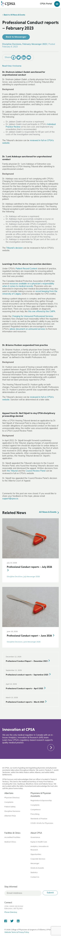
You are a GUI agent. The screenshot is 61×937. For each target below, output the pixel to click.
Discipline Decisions (12, 811)
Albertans (8, 793)
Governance (35, 837)
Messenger (34, 863)
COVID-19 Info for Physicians (41, 823)
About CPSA (36, 833)
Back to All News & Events (14, 15)
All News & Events (48, 512)
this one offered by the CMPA (41, 312)
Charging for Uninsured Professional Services (32, 316)
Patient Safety (9, 807)
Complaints (8, 802)
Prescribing (34, 814)
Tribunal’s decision (14, 248)
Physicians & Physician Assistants (40, 794)
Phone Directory (10, 912)
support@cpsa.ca (10, 499)
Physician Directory (11, 798)
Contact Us (34, 877)
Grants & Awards (37, 868)
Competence (35, 810)
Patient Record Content (26, 269)
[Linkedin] (23, 57)
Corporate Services (37, 859)
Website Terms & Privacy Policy (16, 932)
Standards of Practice (38, 819)
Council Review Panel (35, 471)
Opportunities (35, 854)
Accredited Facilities (12, 837)
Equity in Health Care (38, 842)
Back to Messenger (16, 37)
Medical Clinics (10, 842)
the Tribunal (12, 471)
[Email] (29, 57)
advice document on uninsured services (27, 329)
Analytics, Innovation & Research (39, 848)
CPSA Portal (46, 4)
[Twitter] (18, 57)
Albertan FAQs (10, 816)
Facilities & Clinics (12, 833)
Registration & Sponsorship (41, 800)
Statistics (34, 872)
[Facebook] (13, 57)
